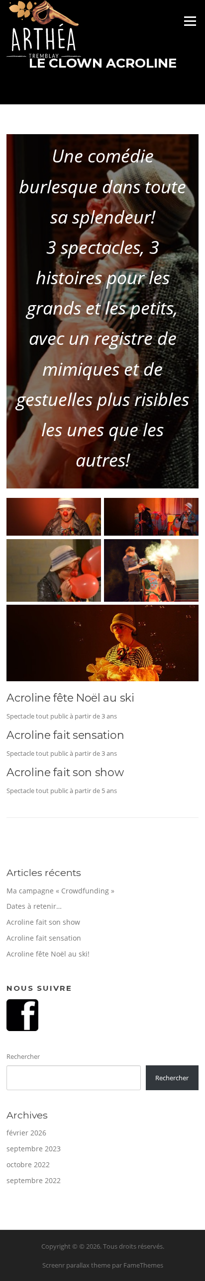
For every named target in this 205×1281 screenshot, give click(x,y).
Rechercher (23, 1056)
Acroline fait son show (64, 772)
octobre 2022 (28, 1164)
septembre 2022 (33, 1180)
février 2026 (26, 1132)
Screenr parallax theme (76, 1265)
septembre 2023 (33, 1148)
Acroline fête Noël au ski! (48, 954)
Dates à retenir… (34, 906)
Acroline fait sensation (65, 734)
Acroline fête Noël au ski (70, 697)
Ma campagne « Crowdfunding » (60, 890)
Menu (190, 20)
